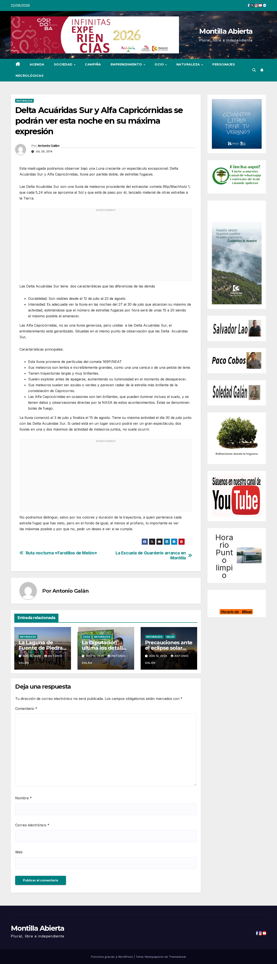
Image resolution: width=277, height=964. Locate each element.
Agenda (37, 64)
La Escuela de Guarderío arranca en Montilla (151, 555)
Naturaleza (188, 64)
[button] (254, 70)
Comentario (26, 708)
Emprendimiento (127, 64)
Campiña (93, 64)
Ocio (160, 64)
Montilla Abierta (225, 31)
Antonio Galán (48, 146)
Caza (86, 636)
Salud (170, 636)
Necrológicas (29, 76)
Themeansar (177, 956)
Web (19, 852)
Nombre (23, 798)
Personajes (223, 64)
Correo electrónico (32, 825)
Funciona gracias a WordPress (112, 956)
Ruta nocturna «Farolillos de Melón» (61, 553)
